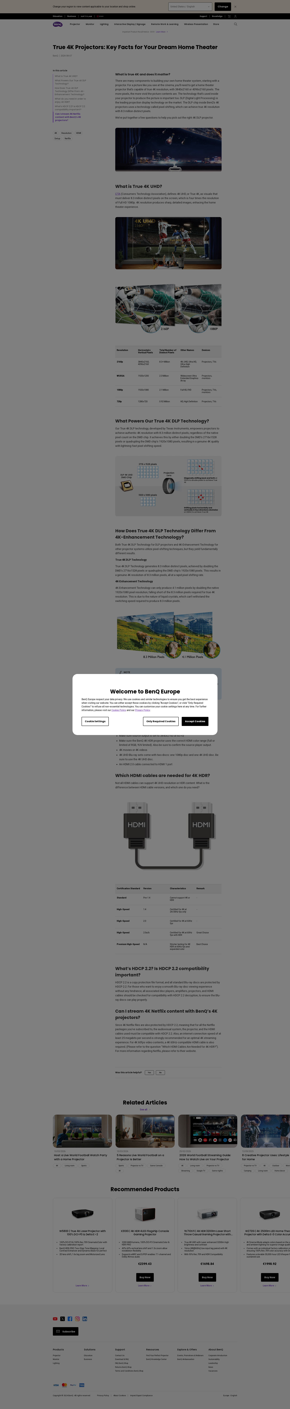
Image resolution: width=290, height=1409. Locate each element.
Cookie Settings (95, 721)
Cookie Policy (118, 710)
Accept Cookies (195, 721)
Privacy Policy (142, 710)
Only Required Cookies (160, 721)
